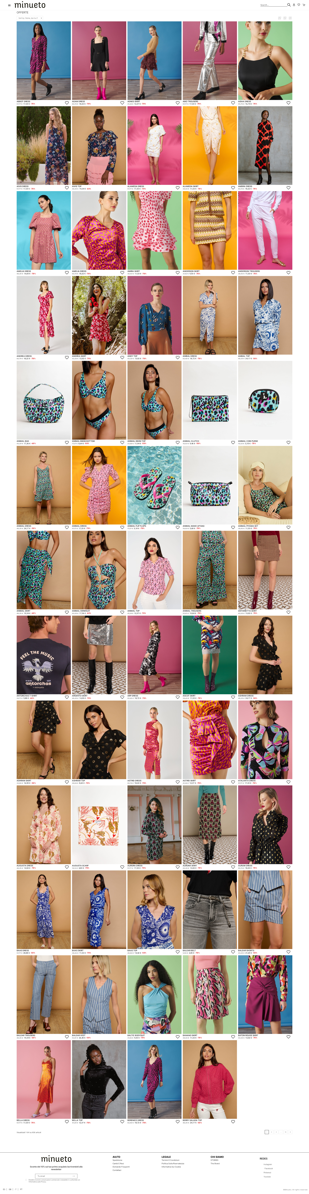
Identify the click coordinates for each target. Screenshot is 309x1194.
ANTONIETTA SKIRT (247, 611)
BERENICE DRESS (135, 1120)
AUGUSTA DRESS (25, 865)
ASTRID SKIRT (189, 780)
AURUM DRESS (245, 865)
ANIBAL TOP (244, 356)
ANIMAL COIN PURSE (248, 441)
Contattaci (117, 1170)
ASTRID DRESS (134, 780)
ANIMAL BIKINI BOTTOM (83, 441)
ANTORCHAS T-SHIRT (27, 695)
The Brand (215, 1163)
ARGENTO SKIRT (80, 695)
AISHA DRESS (244, 101)
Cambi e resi (118, 1163)
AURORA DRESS (134, 865)
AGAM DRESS (78, 101)
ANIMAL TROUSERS (192, 611)
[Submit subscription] (73, 1176)
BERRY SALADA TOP (192, 1120)
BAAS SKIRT (78, 950)
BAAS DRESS (23, 950)
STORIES (214, 1160)
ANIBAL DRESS (190, 356)
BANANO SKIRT (190, 1035)
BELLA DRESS (23, 1120)
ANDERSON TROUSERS (249, 271)
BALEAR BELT (189, 950)
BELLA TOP (77, 1120)
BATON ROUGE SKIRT (248, 1035)
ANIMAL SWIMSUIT (81, 611)
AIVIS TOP (76, 186)
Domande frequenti (121, 1167)
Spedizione (117, 1160)
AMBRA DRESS (245, 186)
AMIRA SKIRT (133, 271)
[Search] (285, 5)
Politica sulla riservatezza (173, 1163)
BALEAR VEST (78, 1035)
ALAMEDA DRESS (135, 186)
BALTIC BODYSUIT (136, 1035)
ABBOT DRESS (23, 101)
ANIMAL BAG (23, 441)
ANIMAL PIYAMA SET (248, 526)
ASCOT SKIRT (189, 695)
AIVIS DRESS (22, 186)
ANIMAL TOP (133, 611)
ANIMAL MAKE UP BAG (193, 526)
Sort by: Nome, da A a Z (28, 18)
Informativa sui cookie (171, 1167)
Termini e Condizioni (170, 1160)
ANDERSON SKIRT (191, 271)
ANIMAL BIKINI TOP (136, 441)
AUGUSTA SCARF (80, 865)
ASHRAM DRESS (245, 695)
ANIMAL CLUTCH (191, 441)
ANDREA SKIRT (79, 356)
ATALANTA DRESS (247, 780)
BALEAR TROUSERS (26, 1035)
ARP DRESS (132, 695)
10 (285, 1132)
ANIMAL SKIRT (23, 611)
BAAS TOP (132, 950)
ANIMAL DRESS (24, 526)
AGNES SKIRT (133, 101)
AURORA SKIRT (190, 865)
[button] (280, 18)
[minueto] (32, 5)
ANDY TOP (132, 356)
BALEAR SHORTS (246, 950)
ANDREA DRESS (24, 356)
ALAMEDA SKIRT (191, 186)
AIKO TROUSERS (190, 101)
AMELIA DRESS (24, 271)
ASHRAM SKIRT (24, 780)
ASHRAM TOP (78, 780)
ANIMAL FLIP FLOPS (136, 526)
